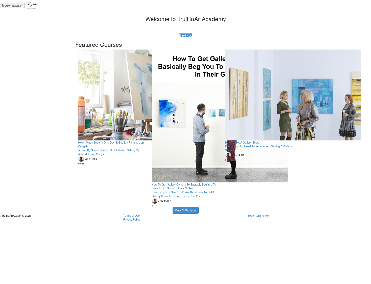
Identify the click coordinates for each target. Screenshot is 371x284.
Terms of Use (131, 215)
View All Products (185, 210)
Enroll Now (185, 35)
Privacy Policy (131, 219)
